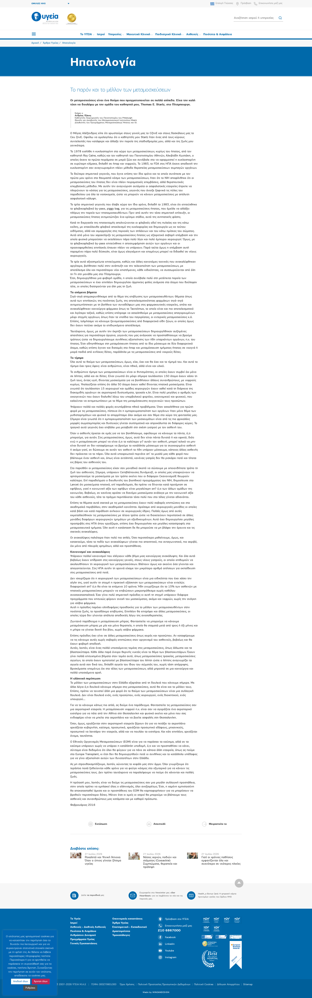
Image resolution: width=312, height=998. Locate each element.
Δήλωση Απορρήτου (228, 984)
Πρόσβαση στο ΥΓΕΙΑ (177, 919)
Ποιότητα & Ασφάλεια (217, 34)
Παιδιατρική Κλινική (168, 34)
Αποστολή (159, 824)
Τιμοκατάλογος (121, 935)
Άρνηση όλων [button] (40, 981)
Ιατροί (101, 34)
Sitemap (248, 984)
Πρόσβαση (246, 3)
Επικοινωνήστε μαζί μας (270, 3)
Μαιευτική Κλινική (138, 34)
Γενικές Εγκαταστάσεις (83, 943)
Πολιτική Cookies (203, 984)
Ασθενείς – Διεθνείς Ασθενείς (88, 927)
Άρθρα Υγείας (120, 923)
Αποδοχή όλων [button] (20, 981)
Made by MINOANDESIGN (156, 992)
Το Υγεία (75, 919)
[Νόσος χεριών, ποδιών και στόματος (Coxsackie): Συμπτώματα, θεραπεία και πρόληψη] (134, 856)
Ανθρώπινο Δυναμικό (83, 935)
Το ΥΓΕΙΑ (86, 34)
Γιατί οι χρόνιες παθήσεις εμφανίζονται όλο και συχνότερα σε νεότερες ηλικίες (221, 860)
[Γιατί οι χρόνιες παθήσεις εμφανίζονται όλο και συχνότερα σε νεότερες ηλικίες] (192, 856)
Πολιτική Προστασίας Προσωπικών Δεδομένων (164, 984)
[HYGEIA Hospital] (45, 18)
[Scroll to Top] (239, 883)
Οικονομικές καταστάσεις (127, 919)
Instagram (170, 957)
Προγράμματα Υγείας (82, 939)
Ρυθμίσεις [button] (30, 988)
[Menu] (34, 34)
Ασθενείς (192, 34)
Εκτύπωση (101, 824)
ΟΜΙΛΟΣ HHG (38, 4)
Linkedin (170, 944)
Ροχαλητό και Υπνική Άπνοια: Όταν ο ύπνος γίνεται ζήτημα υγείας (103, 860)
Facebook (170, 937)
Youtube (169, 950)
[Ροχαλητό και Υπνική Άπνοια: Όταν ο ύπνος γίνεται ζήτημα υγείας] (75, 855)
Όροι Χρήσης (127, 984)
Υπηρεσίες (115, 34)
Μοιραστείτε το (218, 824)
